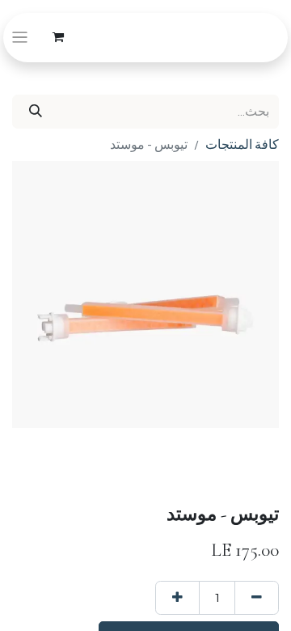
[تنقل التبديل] (19, 37)
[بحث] (35, 112)
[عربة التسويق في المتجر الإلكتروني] (58, 37)
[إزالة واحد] (256, 598)
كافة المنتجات (242, 144)
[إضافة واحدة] (177, 598)
